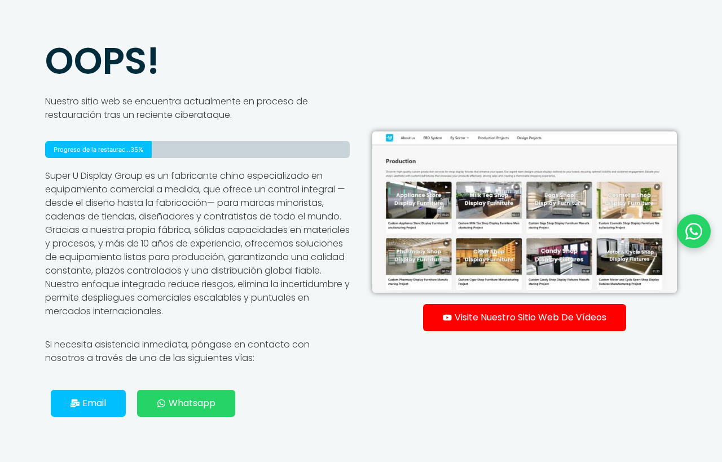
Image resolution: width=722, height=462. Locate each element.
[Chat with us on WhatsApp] (694, 231)
